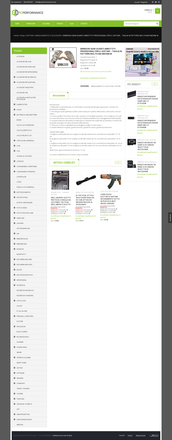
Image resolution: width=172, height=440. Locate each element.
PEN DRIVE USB (142, 94)
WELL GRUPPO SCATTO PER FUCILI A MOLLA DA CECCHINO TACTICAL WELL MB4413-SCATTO (61, 201)
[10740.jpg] (63, 57)
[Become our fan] (152, 2)
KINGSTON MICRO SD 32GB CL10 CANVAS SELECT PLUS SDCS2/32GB (146, 146)
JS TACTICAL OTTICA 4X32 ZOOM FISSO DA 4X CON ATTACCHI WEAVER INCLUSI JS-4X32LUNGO (85, 200)
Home (16, 35)
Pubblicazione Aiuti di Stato (62, 435)
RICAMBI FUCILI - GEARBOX (60, 192)
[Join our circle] (159, 2)
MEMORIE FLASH (142, 91)
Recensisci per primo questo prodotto (97, 71)
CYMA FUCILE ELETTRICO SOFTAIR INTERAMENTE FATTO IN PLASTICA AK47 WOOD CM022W (110, 199)
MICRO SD (152, 140)
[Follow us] (156, 2)
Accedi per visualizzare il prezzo (93, 78)
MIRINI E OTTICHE (82, 192)
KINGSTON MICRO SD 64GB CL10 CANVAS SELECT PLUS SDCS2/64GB (146, 168)
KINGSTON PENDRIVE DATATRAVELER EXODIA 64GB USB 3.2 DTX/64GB (147, 123)
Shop (22, 35)
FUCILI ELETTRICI (106, 191)
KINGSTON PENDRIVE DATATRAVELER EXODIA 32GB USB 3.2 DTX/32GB (147, 99)
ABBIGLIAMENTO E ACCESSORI (48, 35)
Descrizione (59, 95)
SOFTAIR (29, 35)
